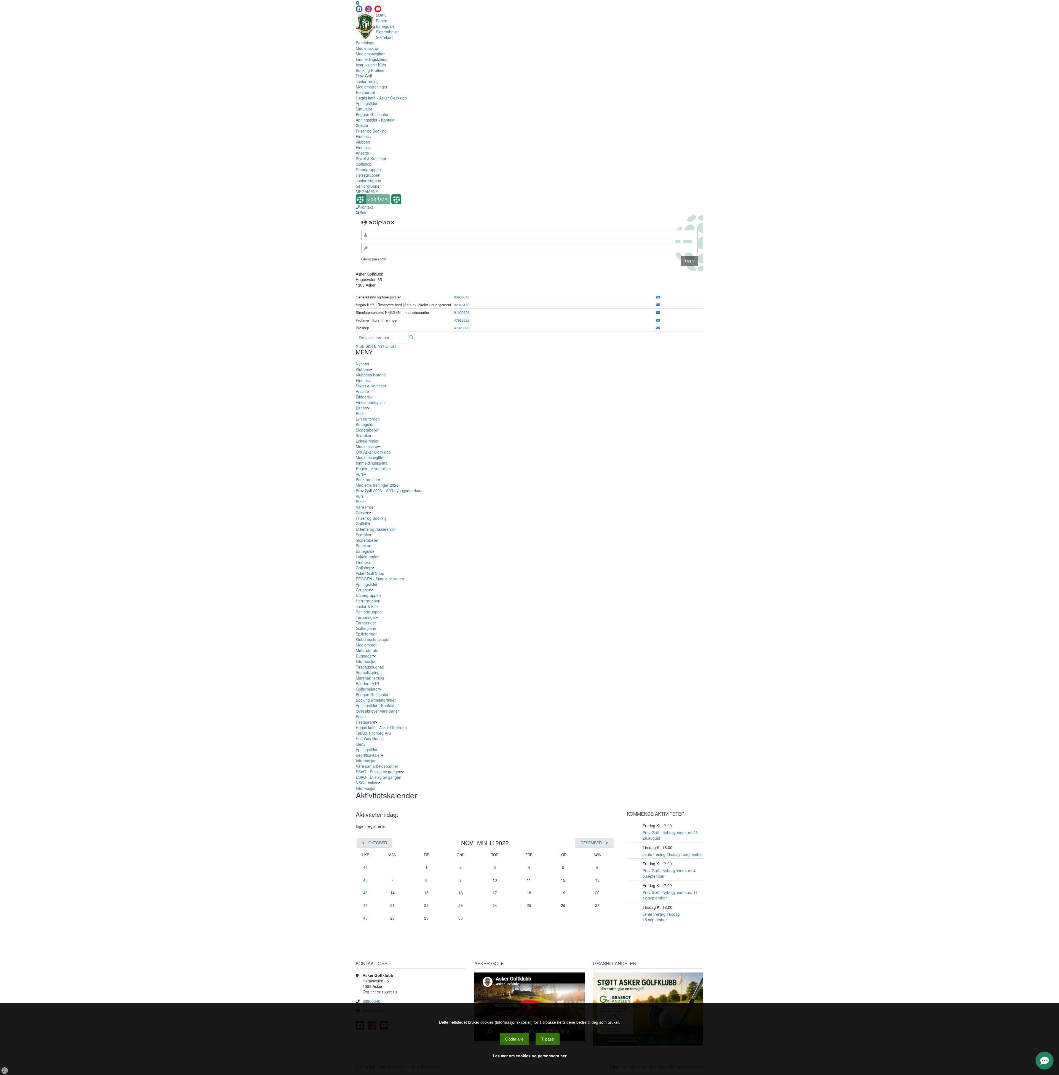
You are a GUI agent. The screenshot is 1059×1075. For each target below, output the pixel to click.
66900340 (461, 297)
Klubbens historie (371, 375)
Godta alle (514, 1039)
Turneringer (366, 617)
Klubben (363, 142)
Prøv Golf (364, 76)
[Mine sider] (358, 3)
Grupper (363, 589)
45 (365, 880)
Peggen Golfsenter (372, 114)
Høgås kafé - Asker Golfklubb (381, 98)
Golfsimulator (367, 689)
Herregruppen (368, 175)
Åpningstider (367, 103)
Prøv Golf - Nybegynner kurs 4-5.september (670, 873)
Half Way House (370, 738)
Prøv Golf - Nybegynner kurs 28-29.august (671, 835)
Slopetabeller (387, 31)
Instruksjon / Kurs (371, 65)
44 (365, 867)
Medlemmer (366, 645)
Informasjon (366, 661)
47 (365, 905)
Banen (381, 20)
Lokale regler (367, 441)
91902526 (461, 312)
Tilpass (547, 1039)
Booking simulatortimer (376, 700)
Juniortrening (367, 81)
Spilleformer (366, 634)
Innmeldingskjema (371, 59)
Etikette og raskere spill (376, 529)
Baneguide (385, 26)
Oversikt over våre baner (377, 711)
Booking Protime (370, 70)
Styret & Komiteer (371, 158)
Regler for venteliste (373, 468)
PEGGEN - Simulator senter (380, 578)
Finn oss (363, 136)
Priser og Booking (371, 131)
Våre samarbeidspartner (377, 766)
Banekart (363, 545)
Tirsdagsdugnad (370, 667)
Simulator (364, 109)
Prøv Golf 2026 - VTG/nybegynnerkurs (389, 490)
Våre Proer (365, 507)
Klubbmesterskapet (372, 639)
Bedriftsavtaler (368, 755)
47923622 (461, 320)
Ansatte (362, 153)
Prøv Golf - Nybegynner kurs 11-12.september (671, 895)
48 (365, 918)
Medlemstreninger (371, 87)
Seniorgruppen (369, 186)
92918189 (461, 304)
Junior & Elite (367, 606)
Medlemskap (367, 48)
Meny (360, 744)
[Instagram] (368, 9)
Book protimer (368, 479)
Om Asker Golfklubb (373, 452)
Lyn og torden (368, 419)
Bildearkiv (364, 397)
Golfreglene (366, 628)
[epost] (658, 297)
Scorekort (384, 37)
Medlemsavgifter (370, 53)
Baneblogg (365, 42)
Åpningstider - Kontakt (375, 120)
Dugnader (364, 656)
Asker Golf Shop (370, 573)
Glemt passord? (374, 259)
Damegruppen (368, 169)
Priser (361, 413)
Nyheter (363, 364)
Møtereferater (368, 650)
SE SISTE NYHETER (377, 346)
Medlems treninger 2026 (377, 485)
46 (365, 892)
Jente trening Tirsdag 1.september (673, 854)
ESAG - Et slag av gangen (378, 771)
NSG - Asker (367, 782)
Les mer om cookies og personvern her (529, 1055)
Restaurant (365, 92)
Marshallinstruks (370, 678)
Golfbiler (363, 523)
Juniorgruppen (368, 180)
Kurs (360, 474)
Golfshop (363, 164)
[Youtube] (378, 9)
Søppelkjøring (367, 672)
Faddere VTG (367, 683)
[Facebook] (359, 9)
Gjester (362, 125)
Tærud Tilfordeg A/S (373, 733)
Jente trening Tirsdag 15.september (661, 916)
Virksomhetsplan (370, 402)
